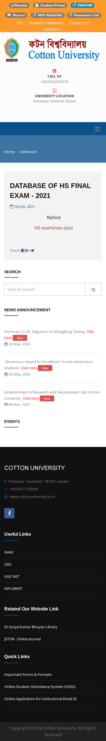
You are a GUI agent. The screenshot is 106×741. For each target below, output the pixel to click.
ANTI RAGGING (50, 15)
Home (9, 151)
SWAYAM (84, 5)
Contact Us (78, 22)
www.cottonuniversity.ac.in (32, 496)
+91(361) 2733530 (23, 488)
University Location (54, 96)
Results (21, 5)
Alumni (19, 15)
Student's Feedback (45, 22)
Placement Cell (86, 15)
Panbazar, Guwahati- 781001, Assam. (39, 481)
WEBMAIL (52, 29)
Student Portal (52, 5)
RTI (19, 22)
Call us (54, 76)
